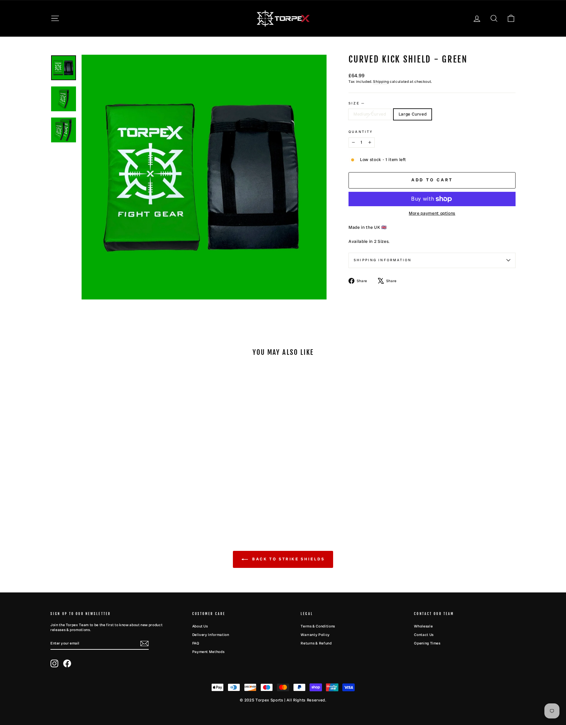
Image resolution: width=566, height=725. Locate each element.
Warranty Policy (315, 634)
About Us (200, 626)
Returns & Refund (316, 643)
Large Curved (413, 114)
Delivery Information (210, 634)
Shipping (381, 81)
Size (356, 103)
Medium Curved (369, 114)
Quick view (106, 476)
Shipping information (382, 260)
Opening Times (427, 643)
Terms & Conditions (318, 626)
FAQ (195, 643)
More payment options (432, 213)
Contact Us (424, 634)
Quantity (361, 132)
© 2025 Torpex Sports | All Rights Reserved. (283, 700)
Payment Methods (208, 651)
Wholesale (423, 626)
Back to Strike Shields (288, 559)
